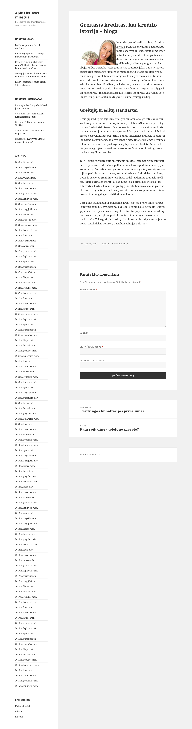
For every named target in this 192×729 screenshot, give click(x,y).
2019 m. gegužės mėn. (26, 476)
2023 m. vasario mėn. (25, 240)
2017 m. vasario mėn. (25, 612)
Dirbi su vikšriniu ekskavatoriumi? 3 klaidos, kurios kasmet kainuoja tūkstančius (30, 65)
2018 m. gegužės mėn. (26, 539)
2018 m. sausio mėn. (25, 560)
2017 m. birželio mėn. (26, 591)
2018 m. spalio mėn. (25, 513)
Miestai (18, 711)
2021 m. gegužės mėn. (26, 350)
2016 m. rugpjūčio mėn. (27, 644)
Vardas (85, 333)
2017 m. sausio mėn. (25, 617)
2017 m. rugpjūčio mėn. (27, 581)
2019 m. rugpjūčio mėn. (27, 460)
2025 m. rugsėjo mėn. (25, 167)
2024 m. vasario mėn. (25, 188)
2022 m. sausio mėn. (25, 308)
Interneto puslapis (92, 360)
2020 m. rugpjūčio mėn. (27, 397)
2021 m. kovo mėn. (24, 361)
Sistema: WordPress (90, 454)
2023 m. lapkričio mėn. (26, 198)
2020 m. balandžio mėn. (27, 418)
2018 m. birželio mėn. (26, 534)
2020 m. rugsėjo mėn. (25, 392)
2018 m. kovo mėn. (24, 549)
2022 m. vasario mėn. (25, 303)
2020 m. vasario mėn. (25, 429)
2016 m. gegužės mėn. (26, 659)
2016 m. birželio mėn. (26, 654)
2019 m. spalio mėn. (25, 450)
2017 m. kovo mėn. (24, 607)
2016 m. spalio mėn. (25, 633)
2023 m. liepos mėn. (25, 214)
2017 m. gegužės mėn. (26, 596)
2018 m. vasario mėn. (25, 555)
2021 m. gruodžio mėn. (26, 314)
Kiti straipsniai (22, 706)
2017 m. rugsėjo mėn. (25, 575)
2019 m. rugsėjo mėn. (25, 455)
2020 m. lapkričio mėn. (26, 382)
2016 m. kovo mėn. (24, 670)
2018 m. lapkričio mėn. (26, 507)
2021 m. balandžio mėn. (27, 355)
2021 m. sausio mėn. (25, 371)
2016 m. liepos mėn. (25, 649)
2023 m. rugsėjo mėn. (25, 204)
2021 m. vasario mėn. (25, 366)
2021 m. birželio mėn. (26, 345)
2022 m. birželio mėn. (26, 282)
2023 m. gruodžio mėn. (26, 193)
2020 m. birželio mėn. (26, 408)
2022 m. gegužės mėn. (26, 287)
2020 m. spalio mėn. (25, 387)
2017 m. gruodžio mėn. (26, 565)
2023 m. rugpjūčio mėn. (27, 209)
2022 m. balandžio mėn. (27, 293)
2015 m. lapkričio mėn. (26, 685)
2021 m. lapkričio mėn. (26, 319)
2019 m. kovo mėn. (24, 486)
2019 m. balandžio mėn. (27, 481)
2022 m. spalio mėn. (25, 261)
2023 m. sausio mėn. (25, 245)
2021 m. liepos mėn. (25, 340)
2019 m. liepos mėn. (25, 465)
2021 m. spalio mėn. (25, 324)
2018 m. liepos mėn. (25, 528)
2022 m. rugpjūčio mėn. (27, 272)
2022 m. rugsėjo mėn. (25, 266)
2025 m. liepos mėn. (25, 172)
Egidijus (105, 243)
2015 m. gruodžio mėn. (26, 680)
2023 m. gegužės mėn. (26, 225)
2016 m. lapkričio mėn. (26, 628)
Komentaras (88, 289)
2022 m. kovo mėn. (24, 298)
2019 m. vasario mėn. (25, 492)
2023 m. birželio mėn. (26, 219)
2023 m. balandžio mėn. (27, 230)
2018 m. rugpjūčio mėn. (27, 523)
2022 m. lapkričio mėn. (26, 256)
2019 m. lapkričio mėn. (26, 445)
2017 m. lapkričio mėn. (26, 570)
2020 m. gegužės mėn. (26, 413)
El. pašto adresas (91, 346)
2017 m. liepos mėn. (25, 586)
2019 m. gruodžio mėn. (26, 439)
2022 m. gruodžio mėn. (26, 251)
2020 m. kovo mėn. (24, 424)
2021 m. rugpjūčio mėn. (27, 335)
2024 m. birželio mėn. (26, 183)
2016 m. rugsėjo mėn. (25, 638)
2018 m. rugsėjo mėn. (25, 518)
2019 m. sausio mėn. (25, 497)
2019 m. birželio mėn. (26, 471)
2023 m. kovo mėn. (24, 235)
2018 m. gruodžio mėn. (26, 502)
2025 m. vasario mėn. (25, 177)
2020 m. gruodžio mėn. (26, 376)
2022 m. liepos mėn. (25, 277)
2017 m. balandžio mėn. (27, 602)
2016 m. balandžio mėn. (27, 665)
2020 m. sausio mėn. (25, 434)
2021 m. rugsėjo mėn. (25, 329)
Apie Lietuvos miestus (27, 15)
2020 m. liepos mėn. (25, 403)
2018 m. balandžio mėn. (27, 544)
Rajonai (19, 716)
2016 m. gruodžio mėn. (26, 623)
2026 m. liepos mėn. (25, 162)
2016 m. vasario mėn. (25, 675)
